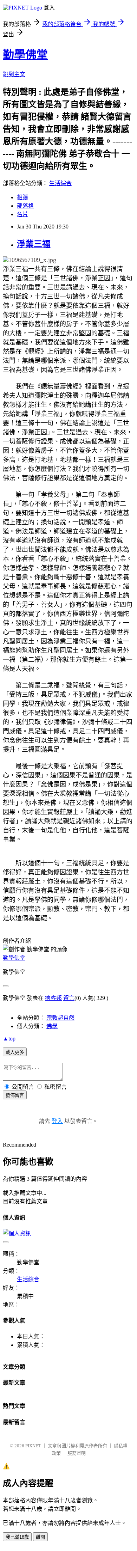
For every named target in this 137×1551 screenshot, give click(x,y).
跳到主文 (14, 74)
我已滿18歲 (17, 1537)
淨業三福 (34, 244)
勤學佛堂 (25, 54)
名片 (22, 214)
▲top (9, 1039)
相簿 (22, 197)
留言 (68, 998)
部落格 (25, 206)
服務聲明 (76, 1453)
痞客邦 (53, 998)
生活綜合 (60, 183)
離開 (40, 1537)
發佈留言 (15, 1095)
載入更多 (15, 1052)
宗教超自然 (60, 1018)
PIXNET (33, 1445)
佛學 (52, 1026)
